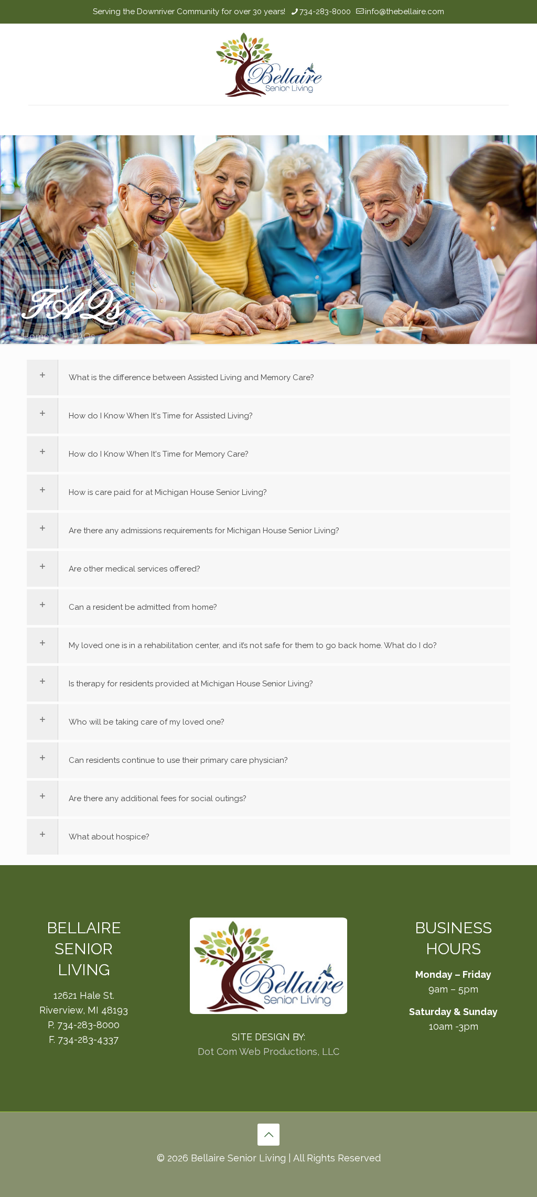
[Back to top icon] (268, 1135)
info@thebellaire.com (404, 11)
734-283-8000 (325, 11)
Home (35, 336)
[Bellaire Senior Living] (268, 64)
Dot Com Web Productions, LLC (268, 1051)
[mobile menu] (37, 120)
